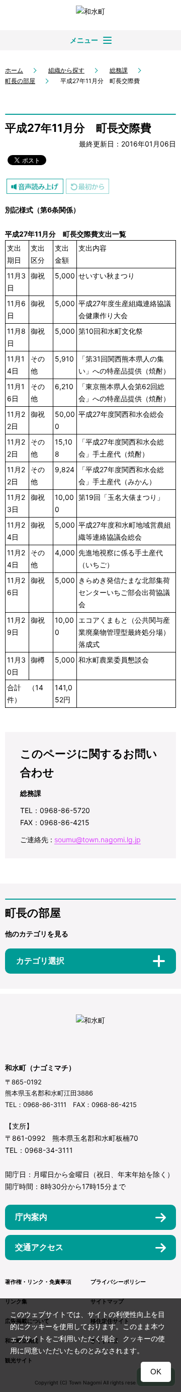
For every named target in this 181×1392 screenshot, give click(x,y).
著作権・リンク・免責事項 (38, 1281)
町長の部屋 (20, 81)
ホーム (14, 70)
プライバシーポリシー (118, 1281)
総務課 (119, 70)
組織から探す (66, 70)
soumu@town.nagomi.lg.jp (97, 839)
